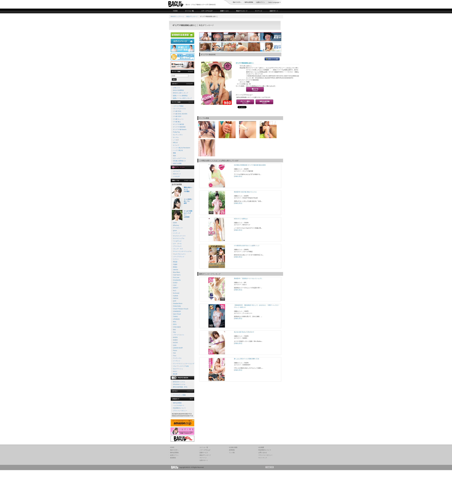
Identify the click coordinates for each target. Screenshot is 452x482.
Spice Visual (177, 314)
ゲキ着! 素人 (177, 122)
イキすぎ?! (176, 176)
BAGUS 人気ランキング (180, 93)
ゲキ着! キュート (178, 119)
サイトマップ (262, 458)
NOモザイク (177, 174)
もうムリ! (176, 145)
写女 (174, 332)
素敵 (174, 153)
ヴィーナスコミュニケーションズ (183, 364)
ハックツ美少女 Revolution (181, 148)
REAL (174, 322)
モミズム (176, 137)
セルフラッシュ (178, 369)
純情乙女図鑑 (177, 163)
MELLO (175, 143)
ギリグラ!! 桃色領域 (179, 127)
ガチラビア (176, 171)
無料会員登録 (249, 2)
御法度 (175, 374)
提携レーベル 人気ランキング (182, 98)
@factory (176, 225)
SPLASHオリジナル (179, 384)
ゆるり (175, 371)
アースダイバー (178, 228)
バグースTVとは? (205, 450)
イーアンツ (176, 361)
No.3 (174, 291)
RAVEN (175, 337)
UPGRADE (176, 319)
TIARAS (175, 317)
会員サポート (204, 460)
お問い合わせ (262, 453)
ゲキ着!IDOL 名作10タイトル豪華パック (246, 246)
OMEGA (175, 298)
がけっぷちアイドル (179, 158)
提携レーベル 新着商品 (180, 96)
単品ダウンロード (192, 16)
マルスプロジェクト (179, 254)
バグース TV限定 (178, 106)
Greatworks (177, 280)
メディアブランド (178, 257)
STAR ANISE (177, 327)
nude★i (175, 296)
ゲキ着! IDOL (177, 111)
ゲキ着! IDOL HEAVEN (180, 114)
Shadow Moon (177, 303)
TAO (174, 353)
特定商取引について (179, 408)
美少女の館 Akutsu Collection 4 (244, 332)
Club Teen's (177, 275)
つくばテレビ (177, 241)
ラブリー (176, 259)
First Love (176, 277)
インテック (176, 233)
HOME (172, 447)
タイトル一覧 (204, 447)
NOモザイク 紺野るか (241, 219)
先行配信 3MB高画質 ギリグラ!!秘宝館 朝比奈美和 (250, 165)
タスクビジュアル (178, 238)
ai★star (175, 270)
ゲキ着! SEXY (177, 116)
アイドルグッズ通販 (179, 395)
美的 (174, 156)
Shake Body (177, 306)
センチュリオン (178, 135)
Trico (174, 356)
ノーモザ (176, 140)
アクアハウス (177, 358)
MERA (175, 223)
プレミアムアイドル (179, 109)
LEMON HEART (178, 348)
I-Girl (174, 285)
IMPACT (175, 288)
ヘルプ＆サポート (178, 405)
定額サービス (204, 453)
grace (175, 230)
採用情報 (232, 450)
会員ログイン (260, 2)
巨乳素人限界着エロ (179, 161)
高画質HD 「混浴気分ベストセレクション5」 (248, 278)
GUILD (175, 283)
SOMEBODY (177, 311)
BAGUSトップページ (177, 16)
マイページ (203, 458)
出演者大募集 (233, 447)
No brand (176, 293)
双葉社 (175, 267)
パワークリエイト (178, 335)
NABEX (175, 340)
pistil (174, 301)
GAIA (174, 345)
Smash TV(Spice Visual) (180, 309)
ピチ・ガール (177, 244)
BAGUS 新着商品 (178, 90)
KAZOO (175, 343)
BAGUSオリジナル (179, 382)
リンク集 (232, 453)
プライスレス (177, 246)
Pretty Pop (176, 132)
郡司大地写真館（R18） (180, 387)
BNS (174, 330)
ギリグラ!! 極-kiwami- (180, 129)
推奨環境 (173, 458)
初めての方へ (237, 2)
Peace (175, 350)
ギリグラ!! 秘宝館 (178, 124)
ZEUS (175, 324)
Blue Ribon (176, 272)
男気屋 (175, 262)
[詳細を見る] (238, 176)
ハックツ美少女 (178, 150)
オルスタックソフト (179, 236)
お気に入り (176, 88)
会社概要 (261, 447)
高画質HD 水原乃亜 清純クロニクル (245, 192)
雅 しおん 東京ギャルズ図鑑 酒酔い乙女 (246, 359)
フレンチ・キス (178, 249)
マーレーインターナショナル (182, 251)
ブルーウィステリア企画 (181, 366)
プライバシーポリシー (180, 411)
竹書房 (175, 264)
